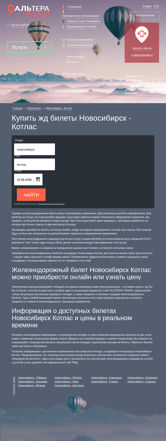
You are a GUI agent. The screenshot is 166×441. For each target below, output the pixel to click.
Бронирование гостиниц (81, 26)
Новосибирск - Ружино (104, 381)
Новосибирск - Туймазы (32, 377)
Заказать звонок (142, 48)
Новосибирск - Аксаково (32, 381)
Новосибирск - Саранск (142, 381)
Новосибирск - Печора (68, 377)
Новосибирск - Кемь (67, 381)
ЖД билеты (34, 108)
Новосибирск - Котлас (59, 108)
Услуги (19, 46)
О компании (74, 6)
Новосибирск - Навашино (106, 377)
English (147, 6)
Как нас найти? (20, 25)
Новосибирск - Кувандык (142, 377)
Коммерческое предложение (134, 78)
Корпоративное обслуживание (80, 16)
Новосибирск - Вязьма (31, 385)
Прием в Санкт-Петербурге (83, 21)
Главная (17, 108)
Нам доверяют (75, 56)
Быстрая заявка (76, 74)
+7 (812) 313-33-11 (142, 55)
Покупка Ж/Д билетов (80, 45)
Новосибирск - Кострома (69, 385)
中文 (156, 6)
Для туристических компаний (136, 91)
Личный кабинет (145, 15)
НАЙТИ (31, 194)
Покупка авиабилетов (80, 39)
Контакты (72, 62)
